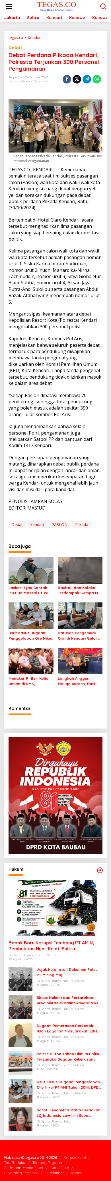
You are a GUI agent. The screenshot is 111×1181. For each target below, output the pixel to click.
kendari (37, 524)
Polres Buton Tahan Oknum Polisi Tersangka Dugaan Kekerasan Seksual (68, 1056)
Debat (15, 47)
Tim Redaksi (15, 1162)
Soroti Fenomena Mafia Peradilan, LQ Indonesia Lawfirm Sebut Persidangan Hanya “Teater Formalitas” (69, 1113)
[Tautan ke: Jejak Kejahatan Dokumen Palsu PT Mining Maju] (20, 978)
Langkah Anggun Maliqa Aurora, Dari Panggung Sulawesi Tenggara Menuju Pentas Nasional (76, 681)
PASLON (59, 524)
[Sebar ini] (67, 79)
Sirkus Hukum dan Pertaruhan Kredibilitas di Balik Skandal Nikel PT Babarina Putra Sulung (68, 1000)
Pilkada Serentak (35, 81)
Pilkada (81, 524)
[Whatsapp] (96, 79)
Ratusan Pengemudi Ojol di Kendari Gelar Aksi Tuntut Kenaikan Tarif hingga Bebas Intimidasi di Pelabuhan (80, 635)
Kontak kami (74, 1157)
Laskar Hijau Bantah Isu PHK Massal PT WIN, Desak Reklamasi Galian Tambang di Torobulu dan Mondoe (30, 590)
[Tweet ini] (77, 79)
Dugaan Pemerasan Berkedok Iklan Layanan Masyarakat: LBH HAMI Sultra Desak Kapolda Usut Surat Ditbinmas (67, 1028)
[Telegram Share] (87, 79)
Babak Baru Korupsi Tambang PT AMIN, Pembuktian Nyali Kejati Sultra (51, 946)
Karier (76, 1172)
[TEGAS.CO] (56, 6)
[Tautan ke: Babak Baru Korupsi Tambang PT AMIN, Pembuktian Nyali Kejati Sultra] (55, 908)
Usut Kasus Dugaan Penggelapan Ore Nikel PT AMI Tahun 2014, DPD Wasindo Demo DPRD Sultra (30, 635)
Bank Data (59, 1167)
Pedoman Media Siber (24, 1167)
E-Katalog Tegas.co (21, 1172)
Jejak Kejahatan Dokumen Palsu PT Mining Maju (67, 972)
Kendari (15, 81)
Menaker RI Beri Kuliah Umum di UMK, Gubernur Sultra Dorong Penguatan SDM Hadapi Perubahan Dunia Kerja (30, 681)
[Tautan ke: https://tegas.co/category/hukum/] (99, 870)
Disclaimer (55, 1172)
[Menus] (8, 6)
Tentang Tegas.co (47, 1162)
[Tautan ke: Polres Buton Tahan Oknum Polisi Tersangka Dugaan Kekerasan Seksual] (20, 1062)
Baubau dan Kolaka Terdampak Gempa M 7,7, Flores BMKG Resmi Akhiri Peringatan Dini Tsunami (79, 590)
